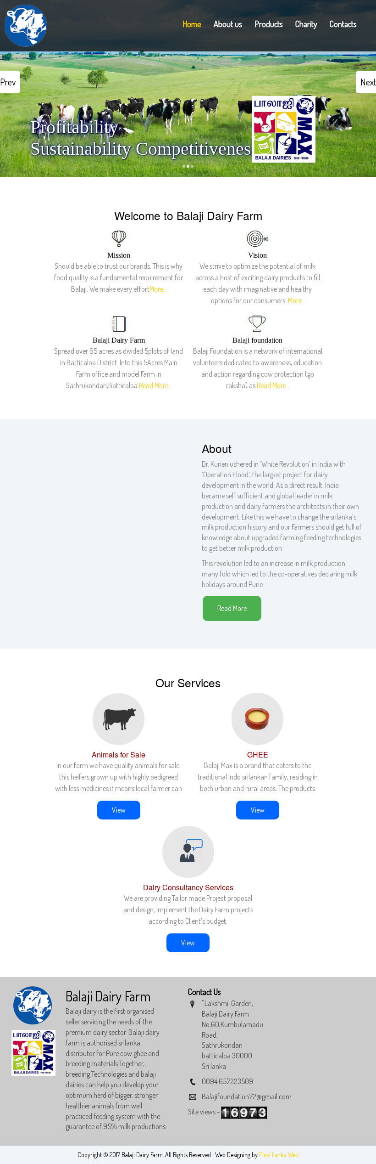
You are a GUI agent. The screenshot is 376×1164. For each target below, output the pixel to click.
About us (228, 24)
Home (191, 24)
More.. (157, 289)
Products (268, 24)
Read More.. (155, 385)
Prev (8, 82)
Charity (306, 24)
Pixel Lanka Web (279, 1154)
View (119, 809)
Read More (232, 608)
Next (368, 82)
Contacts (343, 24)
